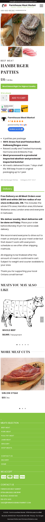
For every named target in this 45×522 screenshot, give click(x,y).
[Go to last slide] (2, 30)
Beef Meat (32, 180)
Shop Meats (6, 448)
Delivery (5, 460)
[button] (15, 52)
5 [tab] (28, 345)
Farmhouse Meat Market (21, 117)
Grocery (5, 444)
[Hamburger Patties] (22, 30)
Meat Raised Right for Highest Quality (19, 86)
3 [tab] (22, 345)
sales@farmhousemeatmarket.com (23, 2)
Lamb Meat (6, 440)
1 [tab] (17, 345)
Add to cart (19, 97)
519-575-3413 (6, 499)
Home (3, 464)
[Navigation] (41, 6)
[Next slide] (43, 30)
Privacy (32, 516)
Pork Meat (6, 431)
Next (42, 319)
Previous (3, 319)
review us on (14, 129)
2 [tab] (20, 345)
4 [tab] (25, 345)
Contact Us (7, 456)
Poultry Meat (7, 435)
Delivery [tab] (7, 188)
